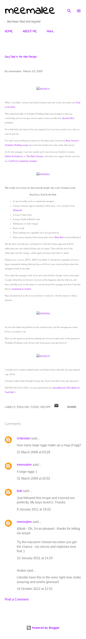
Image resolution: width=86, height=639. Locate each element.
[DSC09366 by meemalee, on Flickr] (43, 313)
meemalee (30, 10)
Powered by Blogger (45, 628)
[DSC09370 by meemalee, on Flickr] (43, 356)
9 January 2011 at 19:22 (34, 509)
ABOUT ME (30, 31)
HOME (9, 31)
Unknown (23, 438)
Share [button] (71, 407)
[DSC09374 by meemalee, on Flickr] (43, 89)
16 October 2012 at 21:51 (35, 588)
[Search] (69, 7)
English (23, 407)
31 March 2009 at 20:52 (33, 478)
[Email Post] (56, 407)
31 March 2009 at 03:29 (33, 452)
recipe (45, 407)
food (35, 407)
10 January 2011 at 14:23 (35, 558)
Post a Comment (16, 599)
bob (19, 491)
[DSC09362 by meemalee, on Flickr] (43, 174)
